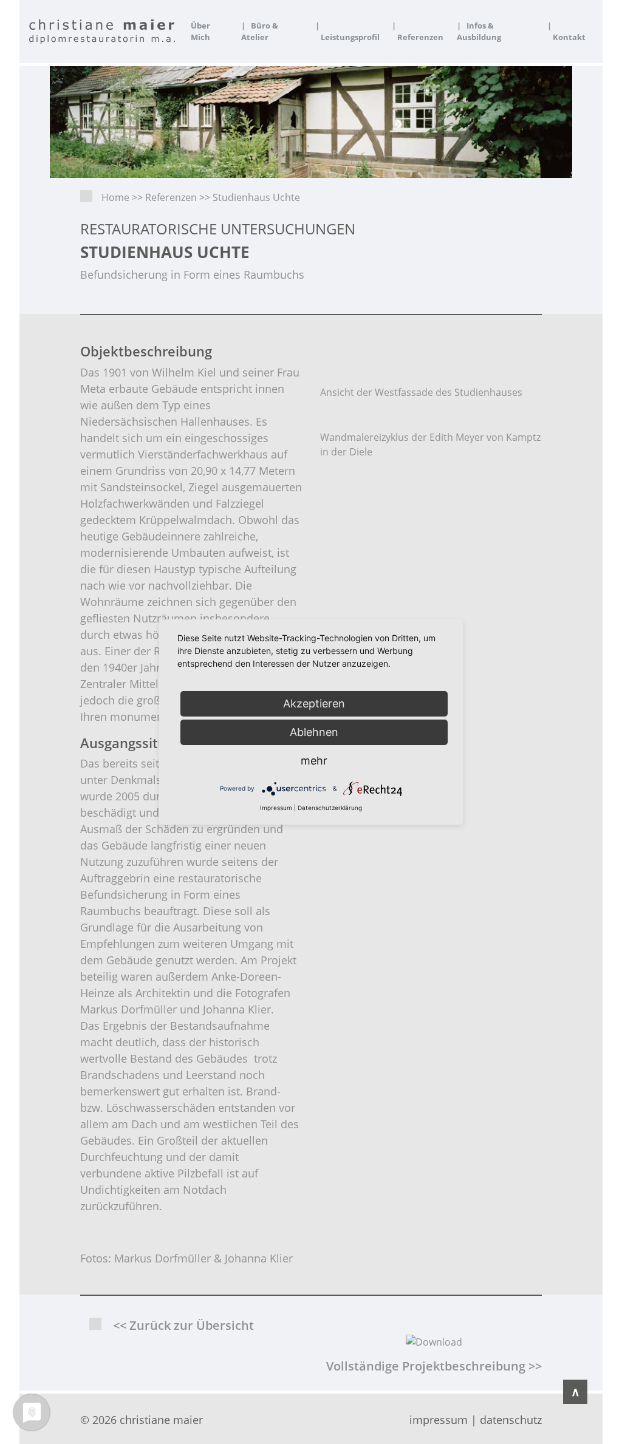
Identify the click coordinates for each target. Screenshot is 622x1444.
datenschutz (511, 1419)
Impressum (276, 807)
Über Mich (200, 31)
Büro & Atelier (259, 31)
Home (115, 197)
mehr (314, 760)
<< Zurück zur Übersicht (183, 1325)
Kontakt (566, 31)
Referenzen (417, 31)
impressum (438, 1419)
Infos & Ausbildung (479, 31)
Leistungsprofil (347, 31)
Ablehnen (314, 732)
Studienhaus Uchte (256, 197)
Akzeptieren (314, 703)
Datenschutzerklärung (330, 807)
